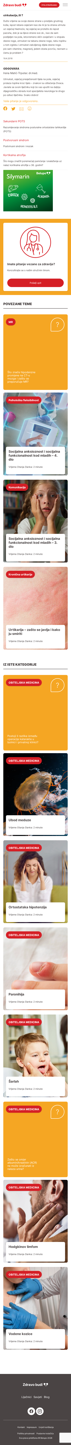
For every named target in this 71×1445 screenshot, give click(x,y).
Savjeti (38, 1397)
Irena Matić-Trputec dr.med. (20, 73)
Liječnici (26, 1397)
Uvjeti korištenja (46, 1427)
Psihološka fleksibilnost (24, 400)
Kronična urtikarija (20, 574)
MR (11, 322)
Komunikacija (17, 487)
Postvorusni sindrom (16, 140)
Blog (47, 1397)
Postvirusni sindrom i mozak (18, 146)
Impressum (32, 1427)
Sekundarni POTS (14, 121)
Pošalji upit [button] (35, 282)
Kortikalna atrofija (14, 155)
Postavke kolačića (45, 1433)
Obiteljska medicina (24, 682)
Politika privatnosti (26, 1433)
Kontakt (21, 1427)
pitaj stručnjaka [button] (49, 5)
